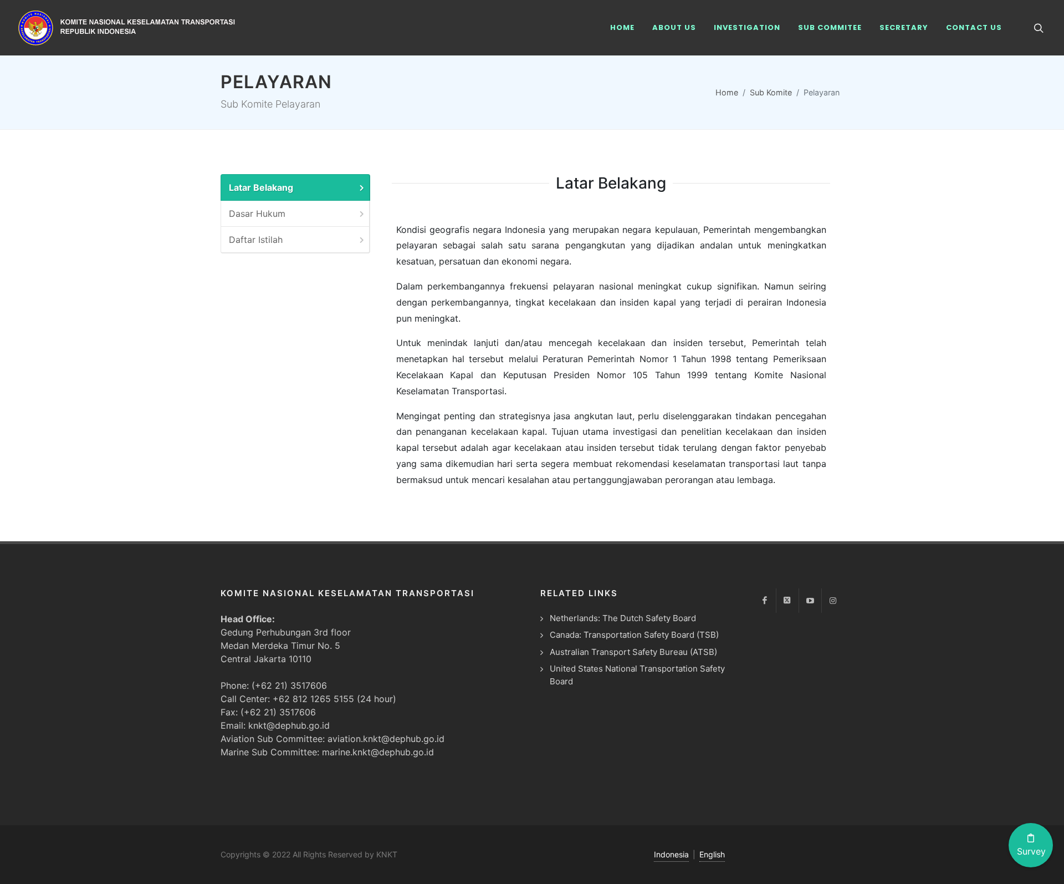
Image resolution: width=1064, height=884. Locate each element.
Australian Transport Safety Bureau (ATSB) (633, 652)
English (712, 854)
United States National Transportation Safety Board (637, 675)
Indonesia (671, 854)
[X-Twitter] (787, 600)
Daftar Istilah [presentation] (256, 239)
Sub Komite (771, 92)
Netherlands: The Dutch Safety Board (623, 618)
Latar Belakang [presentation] (261, 187)
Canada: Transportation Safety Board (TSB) (634, 634)
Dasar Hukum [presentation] (257, 213)
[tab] (295, 187)
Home (726, 92)
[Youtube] (810, 600)
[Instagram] (833, 600)
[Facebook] (765, 600)
